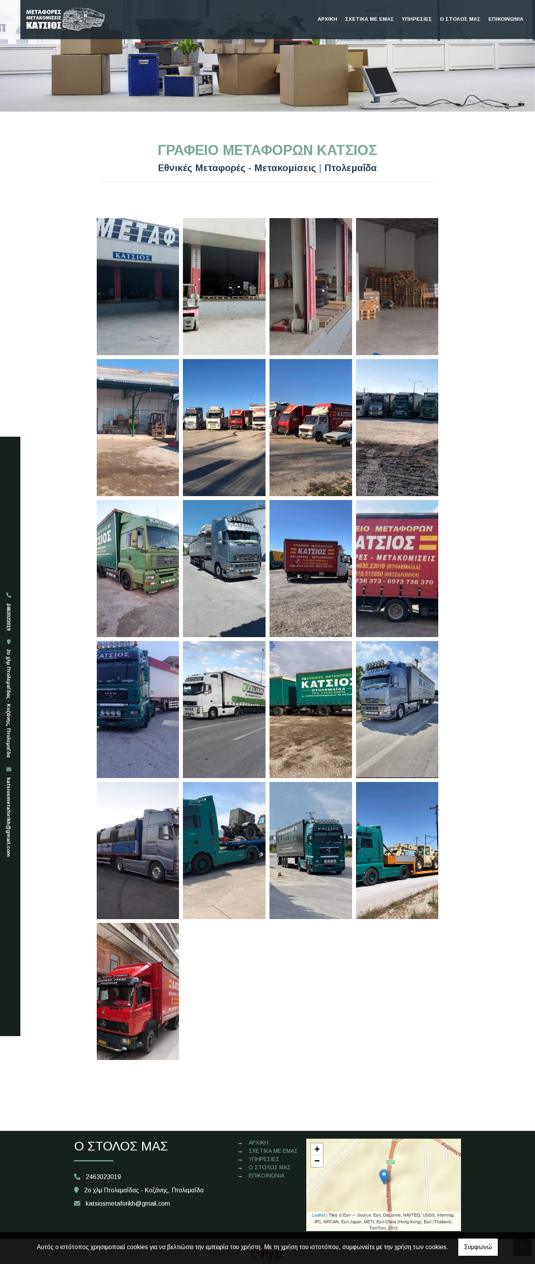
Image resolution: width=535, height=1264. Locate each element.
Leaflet (318, 1215)
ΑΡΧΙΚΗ (327, 19)
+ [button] (317, 1149)
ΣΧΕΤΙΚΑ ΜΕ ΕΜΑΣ (369, 19)
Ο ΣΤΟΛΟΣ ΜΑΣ (460, 19)
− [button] (317, 1161)
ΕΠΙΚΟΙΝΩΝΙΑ (505, 19)
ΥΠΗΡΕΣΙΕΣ (417, 19)
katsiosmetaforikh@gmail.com (9, 817)
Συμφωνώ (478, 1247)
